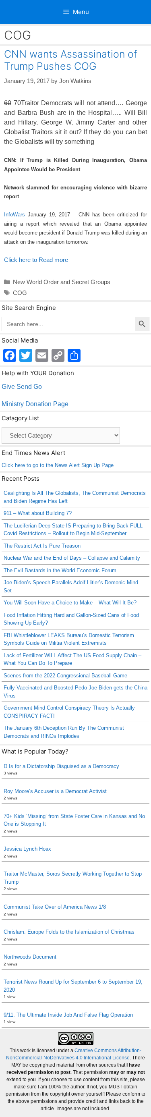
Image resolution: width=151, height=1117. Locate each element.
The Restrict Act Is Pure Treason (42, 546)
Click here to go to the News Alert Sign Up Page (58, 465)
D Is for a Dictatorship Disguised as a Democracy (61, 766)
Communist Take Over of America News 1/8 (55, 907)
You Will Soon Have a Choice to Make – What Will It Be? (70, 603)
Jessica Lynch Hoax (27, 849)
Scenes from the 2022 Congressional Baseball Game (65, 676)
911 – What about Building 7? (38, 513)
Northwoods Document (30, 957)
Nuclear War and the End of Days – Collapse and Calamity (72, 558)
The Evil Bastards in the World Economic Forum (60, 570)
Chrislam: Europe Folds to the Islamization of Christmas (69, 932)
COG (20, 292)
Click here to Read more (36, 259)
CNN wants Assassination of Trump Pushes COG (70, 60)
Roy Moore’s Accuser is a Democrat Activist (55, 791)
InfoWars (14, 215)
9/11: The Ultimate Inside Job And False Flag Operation (68, 1015)
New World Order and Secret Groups (61, 281)
